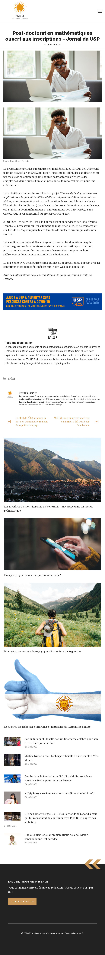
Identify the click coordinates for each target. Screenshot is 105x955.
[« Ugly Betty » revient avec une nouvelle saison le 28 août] (12, 802)
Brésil (11, 379)
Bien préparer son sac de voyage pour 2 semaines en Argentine (42, 651)
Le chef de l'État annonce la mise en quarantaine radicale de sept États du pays (32, 421)
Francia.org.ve (36, 933)
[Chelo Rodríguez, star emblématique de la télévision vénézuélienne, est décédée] (12, 843)
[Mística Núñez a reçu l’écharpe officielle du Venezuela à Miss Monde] (12, 764)
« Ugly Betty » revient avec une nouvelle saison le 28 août (59, 793)
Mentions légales (54, 933)
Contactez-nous (22, 901)
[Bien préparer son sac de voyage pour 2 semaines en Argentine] (52, 645)
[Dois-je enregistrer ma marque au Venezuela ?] (52, 568)
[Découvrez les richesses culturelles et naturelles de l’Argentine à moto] (52, 720)
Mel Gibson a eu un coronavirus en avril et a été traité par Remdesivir (71, 421)
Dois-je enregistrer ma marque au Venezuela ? (32, 575)
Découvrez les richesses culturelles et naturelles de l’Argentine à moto (47, 727)
